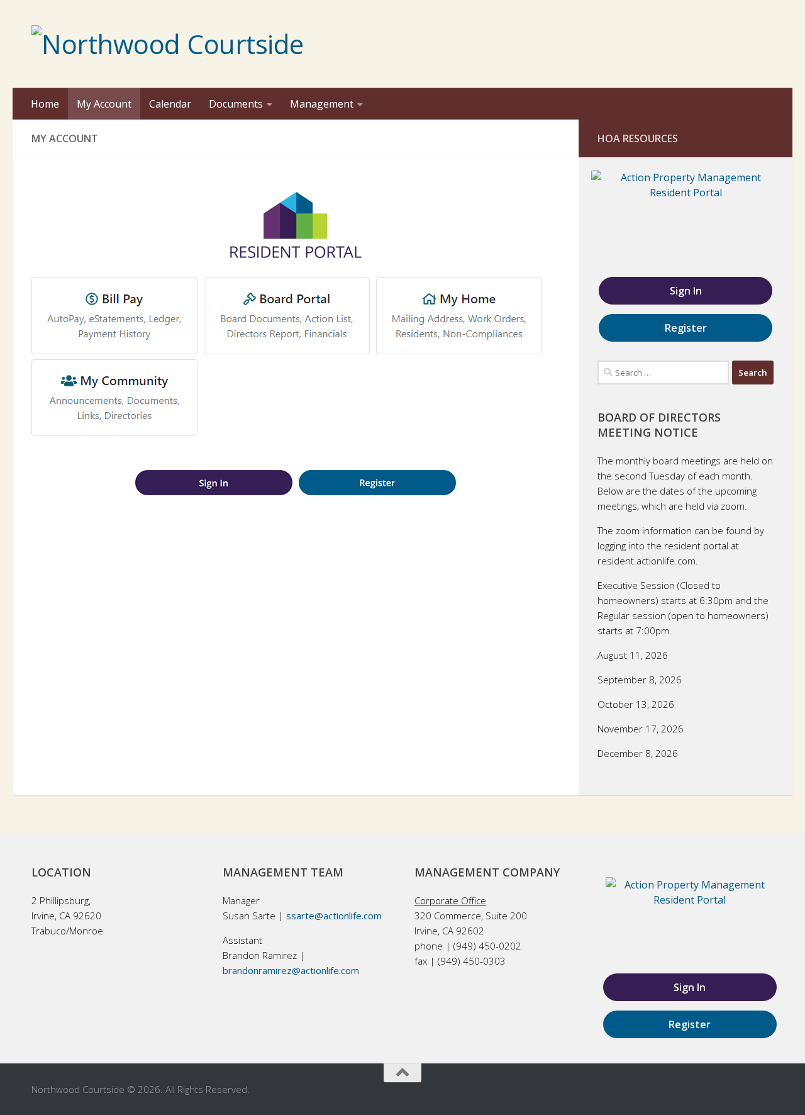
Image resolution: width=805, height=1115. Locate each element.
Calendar (170, 104)
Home (45, 104)
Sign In (686, 291)
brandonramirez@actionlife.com (291, 970)
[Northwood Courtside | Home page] (167, 44)
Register (686, 328)
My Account (104, 104)
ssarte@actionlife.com (334, 915)
